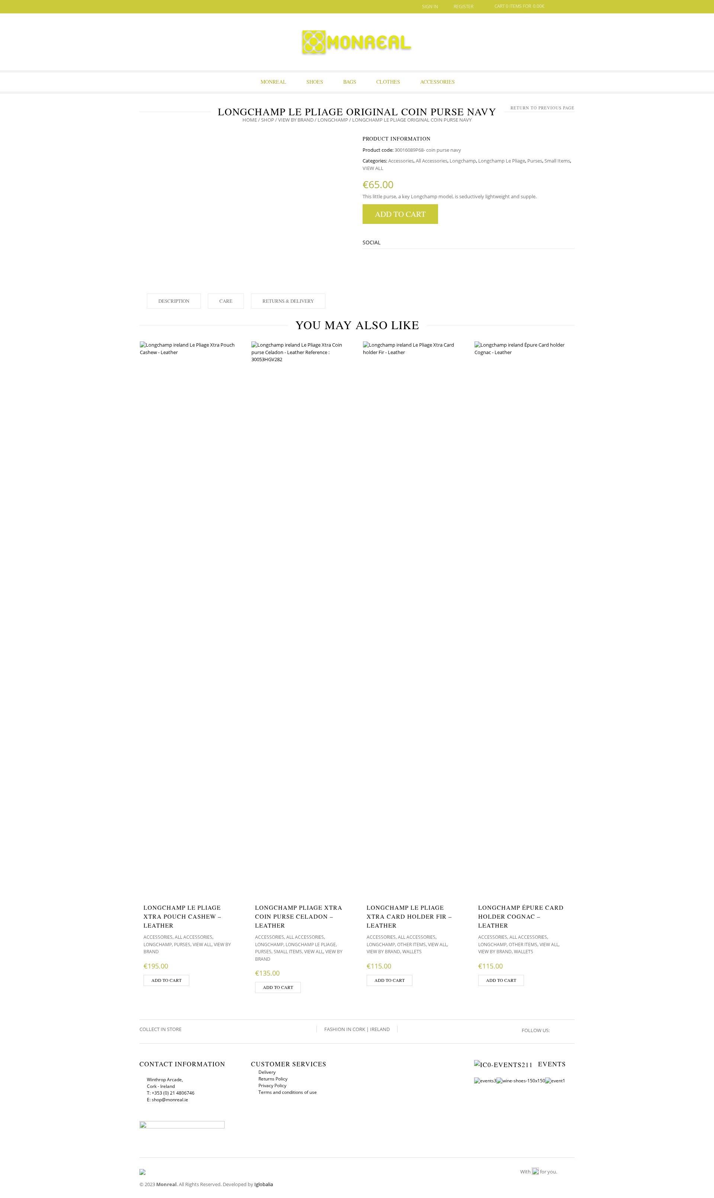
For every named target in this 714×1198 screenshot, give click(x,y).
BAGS (349, 81)
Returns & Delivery (288, 301)
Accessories (437, 81)
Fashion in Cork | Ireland (357, 1029)
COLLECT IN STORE (161, 1029)
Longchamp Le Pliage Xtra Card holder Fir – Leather (409, 916)
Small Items (557, 160)
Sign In (430, 6)
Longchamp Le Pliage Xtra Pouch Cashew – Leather (182, 916)
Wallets (412, 951)
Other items (411, 944)
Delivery (267, 1072)
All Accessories (431, 160)
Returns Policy (272, 1079)
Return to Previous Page (543, 107)
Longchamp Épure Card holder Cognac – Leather (521, 916)
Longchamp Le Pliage (501, 160)
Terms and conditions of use (287, 1092)
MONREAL (273, 81)
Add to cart (400, 214)
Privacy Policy (272, 1085)
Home (249, 119)
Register (463, 6)
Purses (534, 160)
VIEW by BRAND (295, 119)
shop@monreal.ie (170, 1099)
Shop (267, 119)
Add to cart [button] (166, 980)
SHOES (314, 81)
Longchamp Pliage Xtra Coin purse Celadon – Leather (298, 916)
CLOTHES (388, 81)
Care (225, 301)
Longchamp (333, 119)
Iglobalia (263, 1184)
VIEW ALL (373, 168)
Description (173, 301)
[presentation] (116, 666)
